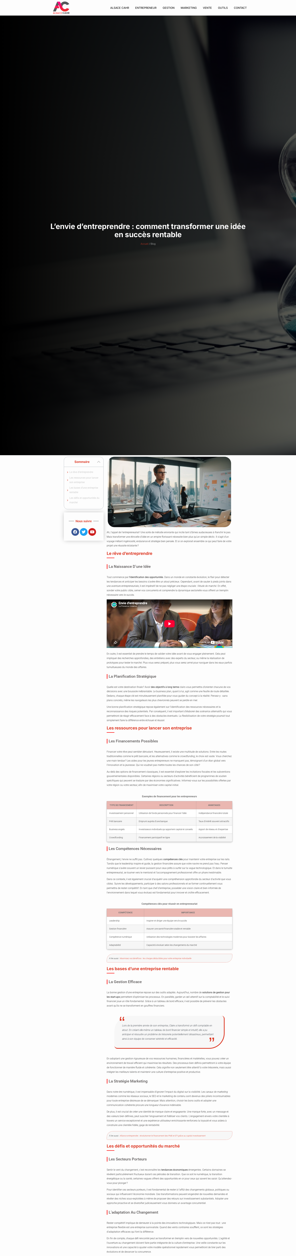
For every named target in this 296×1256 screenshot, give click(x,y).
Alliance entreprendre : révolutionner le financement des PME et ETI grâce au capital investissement (163, 1136)
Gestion (169, 7)
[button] (98, 462)
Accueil (144, 243)
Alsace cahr (119, 7)
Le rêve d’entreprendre (81, 472)
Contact (240, 7)
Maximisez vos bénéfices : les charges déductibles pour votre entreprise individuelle (155, 958)
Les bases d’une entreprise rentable (83, 490)
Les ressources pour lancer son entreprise (83, 480)
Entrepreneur (145, 7)
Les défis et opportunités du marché (84, 500)
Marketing (189, 7)
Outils (223, 7)
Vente (207, 7)
